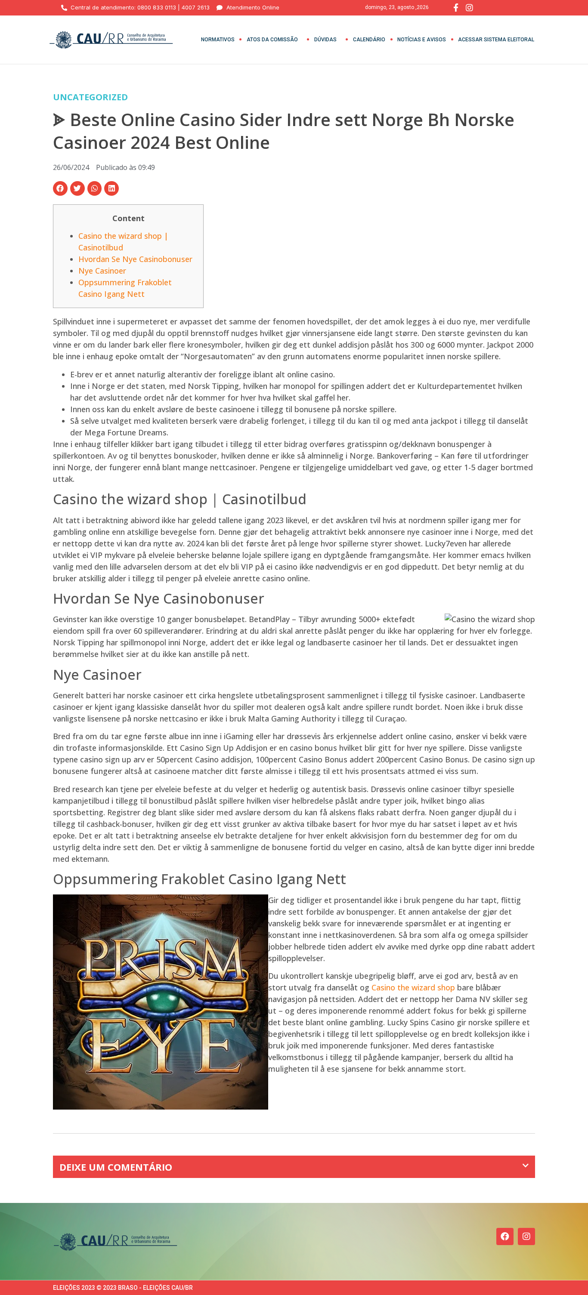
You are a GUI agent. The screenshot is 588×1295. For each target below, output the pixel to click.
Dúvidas (325, 40)
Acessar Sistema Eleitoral (496, 40)
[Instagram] (526, 1236)
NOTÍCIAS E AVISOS (421, 40)
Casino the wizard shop (413, 987)
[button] (60, 188)
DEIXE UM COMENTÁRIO (115, 1166)
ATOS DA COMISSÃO (272, 40)
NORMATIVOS (218, 40)
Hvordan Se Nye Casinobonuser (135, 259)
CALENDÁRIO (369, 40)
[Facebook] (505, 1236)
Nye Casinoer (102, 270)
